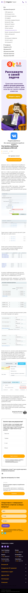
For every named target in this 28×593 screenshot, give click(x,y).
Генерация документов (11, 30)
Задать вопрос (14, 456)
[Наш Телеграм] (5, 533)
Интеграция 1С (9, 42)
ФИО (4, 511)
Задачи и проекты (9, 26)
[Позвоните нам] (23, 2)
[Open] (23, 9)
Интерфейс (8, 18)
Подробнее (14, 493)
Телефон (5, 521)
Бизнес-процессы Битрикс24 (12, 32)
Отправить (5, 525)
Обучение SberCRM (9, 55)
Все (5, 7)
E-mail (4, 516)
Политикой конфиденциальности (11, 461)
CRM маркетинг (9, 12)
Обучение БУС (7, 49)
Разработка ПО (8, 47)
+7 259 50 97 (5, 556)
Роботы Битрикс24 (10, 34)
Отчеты (7, 36)
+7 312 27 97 (19, 561)
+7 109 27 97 (19, 552)
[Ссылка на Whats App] (2, 546)
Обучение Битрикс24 (9, 9)
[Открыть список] (26, 564)
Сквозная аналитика (9, 53)
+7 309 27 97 (5, 561)
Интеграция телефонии (11, 38)
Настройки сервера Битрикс (12, 20)
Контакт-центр (9, 40)
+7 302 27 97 (19, 556)
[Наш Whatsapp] (2, 533)
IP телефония (7, 45)
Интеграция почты (9, 14)
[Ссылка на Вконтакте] (8, 546)
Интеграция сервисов (10, 16)
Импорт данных (9, 28)
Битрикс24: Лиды (9, 22)
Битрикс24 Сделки (9, 24)
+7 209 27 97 (5, 552)
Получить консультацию (14, 159)
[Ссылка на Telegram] (5, 546)
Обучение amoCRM (9, 51)
